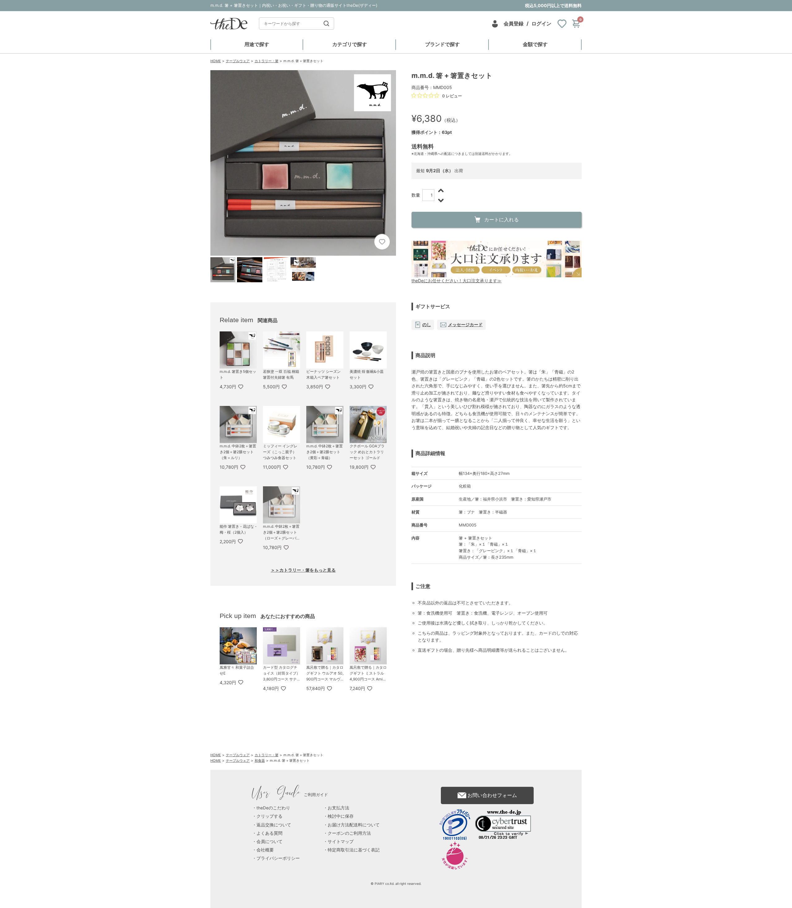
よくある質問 (269, 833)
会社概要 (265, 849)
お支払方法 (338, 807)
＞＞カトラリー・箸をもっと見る (303, 570)
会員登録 (513, 23)
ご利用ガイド (290, 794)
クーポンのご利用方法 (349, 833)
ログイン (541, 23)
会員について (269, 841)
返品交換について (273, 824)
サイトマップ (341, 841)
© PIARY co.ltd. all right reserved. (396, 884)
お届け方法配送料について (354, 824)
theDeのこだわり (273, 807)
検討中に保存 (341, 816)
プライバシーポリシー (278, 858)
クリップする (269, 816)
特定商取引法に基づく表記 (354, 849)
